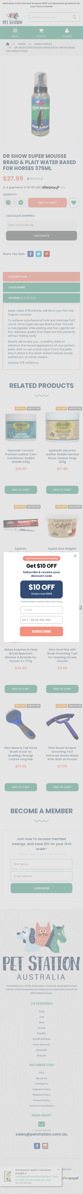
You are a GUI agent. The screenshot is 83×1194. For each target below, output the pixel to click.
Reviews (15, 298)
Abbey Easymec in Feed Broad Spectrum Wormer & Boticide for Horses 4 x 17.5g (20, 655)
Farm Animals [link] (41, 1044)
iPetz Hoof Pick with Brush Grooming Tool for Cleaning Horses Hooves (62, 655)
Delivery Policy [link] (42, 1089)
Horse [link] (41, 1028)
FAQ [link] (41, 1073)
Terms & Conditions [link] (41, 1106)
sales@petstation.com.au (41, 1134)
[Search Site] (74, 17)
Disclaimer (17, 287)
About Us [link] (41, 1078)
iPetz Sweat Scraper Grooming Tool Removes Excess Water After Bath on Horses (62, 753)
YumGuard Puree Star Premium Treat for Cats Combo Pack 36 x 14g (36, 1178)
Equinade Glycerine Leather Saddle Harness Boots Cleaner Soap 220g (62, 456)
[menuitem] (30, 254)
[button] (74, 202)
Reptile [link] (41, 1033)
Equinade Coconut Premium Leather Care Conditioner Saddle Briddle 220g (20, 456)
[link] (37, 1145)
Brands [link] (41, 1055)
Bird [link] (41, 1022)
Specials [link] (41, 1050)
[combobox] (24, 620)
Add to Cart (47, 203)
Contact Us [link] (41, 1084)
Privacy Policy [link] (41, 1100)
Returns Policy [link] (41, 1095)
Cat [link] (41, 1017)
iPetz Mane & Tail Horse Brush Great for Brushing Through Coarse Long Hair (20, 753)
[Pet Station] (12, 17)
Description (18, 277)
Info (62, 187)
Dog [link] (41, 1011)
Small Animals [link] (41, 1039)
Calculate (41, 236)
